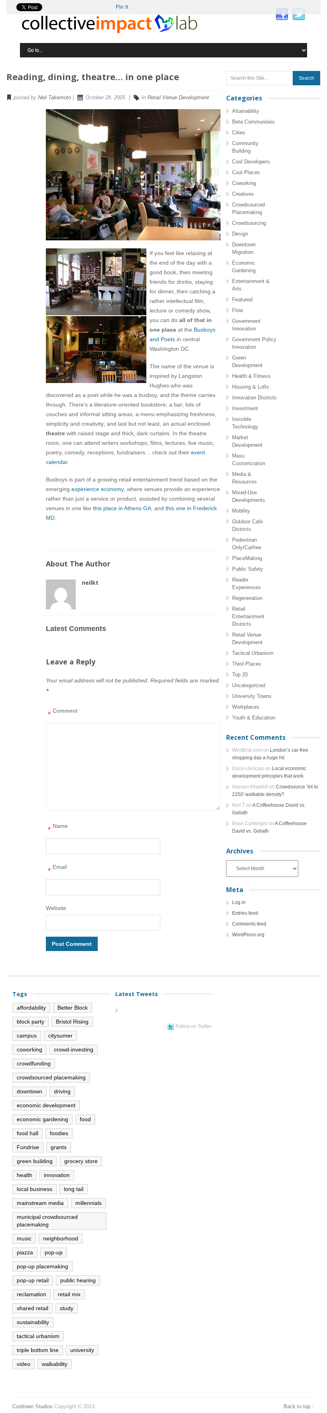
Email (57, 869)
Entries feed (245, 913)
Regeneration (247, 598)
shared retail (32, 1308)
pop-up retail (33, 1280)
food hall (27, 1133)
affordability (31, 1007)
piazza (25, 1252)
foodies (59, 1133)
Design (240, 234)
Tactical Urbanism (253, 653)
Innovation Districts (254, 398)
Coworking (244, 183)
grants (59, 1147)
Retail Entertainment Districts (248, 616)
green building (35, 1161)
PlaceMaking (247, 558)
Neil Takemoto (54, 97)
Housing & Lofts (250, 387)
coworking (29, 1049)
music (24, 1238)
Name (58, 828)
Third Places (246, 664)
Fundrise (28, 1147)
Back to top (297, 1406)
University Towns (252, 696)
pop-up (54, 1252)
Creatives (243, 194)
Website (56, 908)
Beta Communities (253, 122)
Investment (245, 408)
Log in (239, 902)
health (24, 1175)
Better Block (72, 1007)
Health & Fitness (251, 376)
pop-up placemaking (42, 1266)
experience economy (97, 489)
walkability (54, 1364)
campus (27, 1035)
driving (62, 1091)
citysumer (60, 1035)
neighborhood (60, 1238)
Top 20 (240, 675)
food (85, 1119)
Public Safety (247, 569)
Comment (62, 712)
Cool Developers (251, 162)
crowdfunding (34, 1063)
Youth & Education (253, 718)
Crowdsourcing (249, 223)
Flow (237, 310)
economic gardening (42, 1119)
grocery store (81, 1161)
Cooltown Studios (32, 1406)
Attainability (245, 111)
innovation (57, 1175)
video (23, 1364)
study (66, 1308)
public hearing (78, 1280)
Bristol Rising (72, 1021)
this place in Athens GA (122, 508)
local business (34, 1189)
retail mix (69, 1294)
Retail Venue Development (178, 97)
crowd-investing (73, 1049)
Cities (238, 133)
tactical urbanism (38, 1336)
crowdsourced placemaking (51, 1077)
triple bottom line (38, 1350)
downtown (29, 1091)
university (82, 1350)
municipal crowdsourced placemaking (47, 1221)
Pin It (122, 7)
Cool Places (246, 172)
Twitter (298, 14)
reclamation (31, 1294)
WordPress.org (248, 934)
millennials (88, 1203)
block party (30, 1021)
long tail (73, 1189)
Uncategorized (248, 685)
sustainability (33, 1322)
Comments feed (249, 924)
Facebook (282, 14)
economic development (46, 1105)
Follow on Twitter (193, 1026)
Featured (242, 300)
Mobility (241, 511)
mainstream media (40, 1203)
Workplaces (245, 707)
